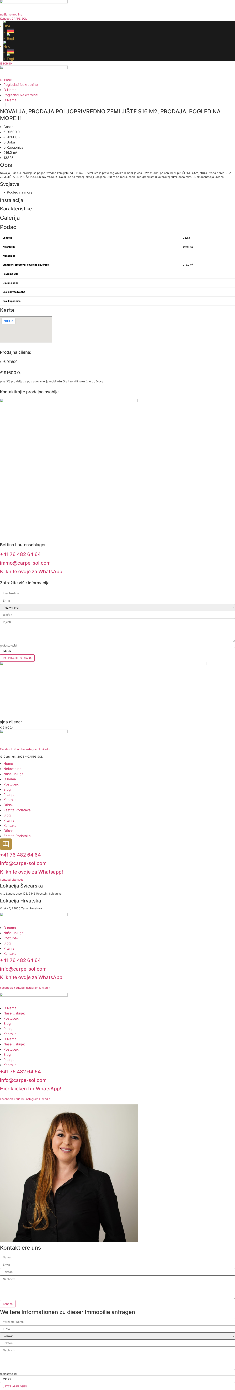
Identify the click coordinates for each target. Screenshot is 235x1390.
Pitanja (8, 795)
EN (9, 105)
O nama (9, 90)
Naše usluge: (14, 1013)
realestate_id (8, 645)
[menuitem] (119, 25)
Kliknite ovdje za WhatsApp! (32, 571)
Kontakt (9, 800)
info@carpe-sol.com (23, 863)
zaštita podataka (17, 810)
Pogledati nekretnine (20, 85)
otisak (8, 805)
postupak (11, 1018)
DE (1, 105)
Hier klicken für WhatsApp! (30, 1089)
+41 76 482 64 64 (20, 554)
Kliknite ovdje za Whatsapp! (31, 872)
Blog (7, 789)
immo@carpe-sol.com (25, 563)
